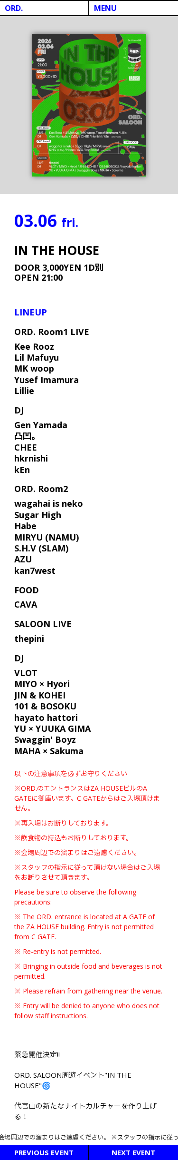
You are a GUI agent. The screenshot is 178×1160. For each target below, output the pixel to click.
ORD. (14, 8)
